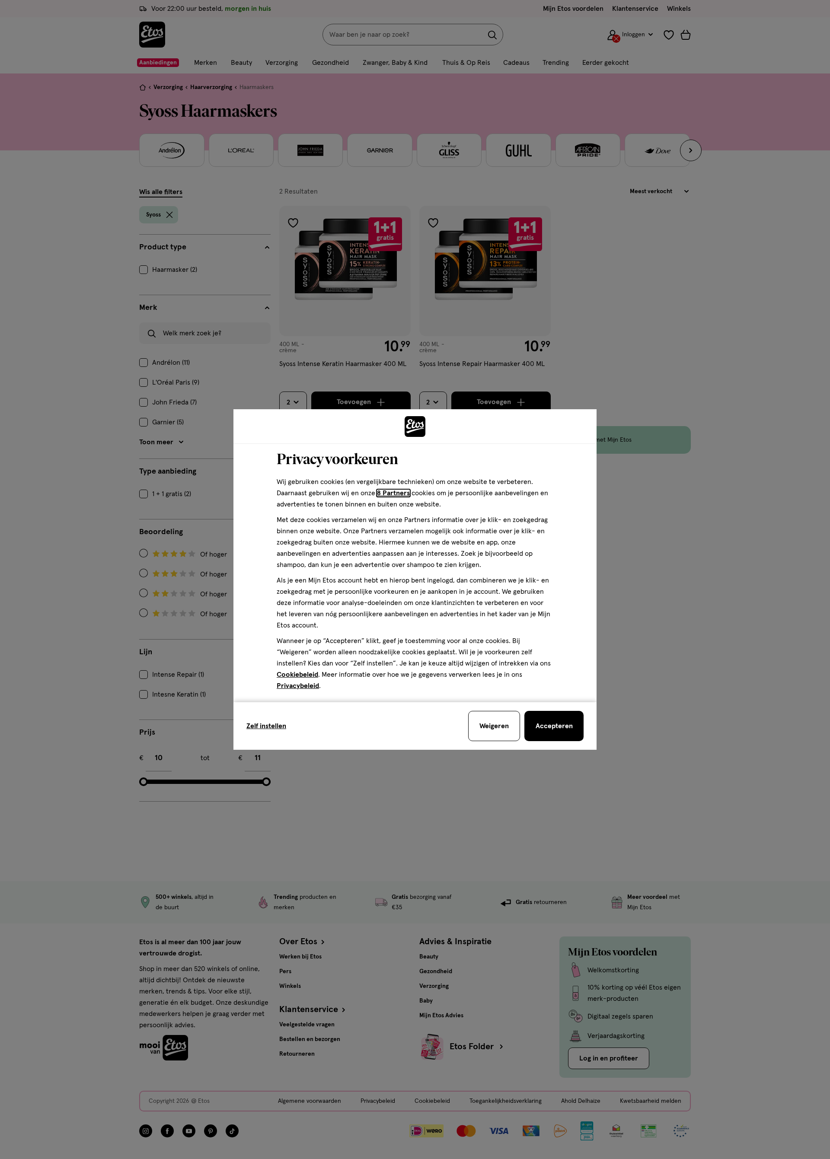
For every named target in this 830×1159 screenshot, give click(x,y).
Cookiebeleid (297, 674)
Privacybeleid (298, 685)
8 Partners (393, 493)
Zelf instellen (266, 726)
